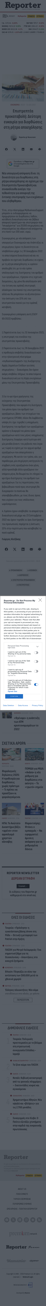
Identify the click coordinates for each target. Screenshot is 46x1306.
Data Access (23, 705)
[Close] (41, 600)
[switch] (36, 652)
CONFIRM (14, 696)
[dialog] (23, 653)
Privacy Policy (37, 705)
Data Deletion (8, 705)
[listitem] (23, 646)
